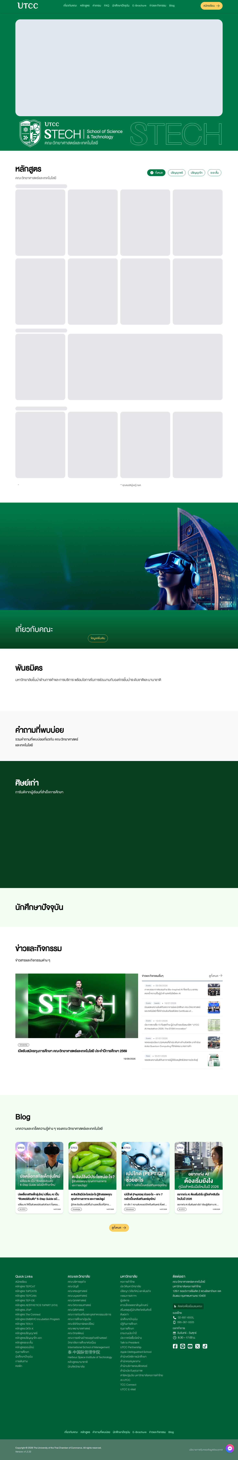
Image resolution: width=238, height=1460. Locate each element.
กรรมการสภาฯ (128, 1424)
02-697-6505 (185, 1446)
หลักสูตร (85, 5)
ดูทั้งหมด (116, 1356)
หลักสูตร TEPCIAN (25, 1424)
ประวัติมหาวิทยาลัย (130, 1414)
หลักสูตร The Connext (27, 1442)
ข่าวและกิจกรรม (157, 5)
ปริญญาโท (196, 172)
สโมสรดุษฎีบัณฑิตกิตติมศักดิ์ (135, 1438)
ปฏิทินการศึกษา (128, 1452)
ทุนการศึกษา (127, 1457)
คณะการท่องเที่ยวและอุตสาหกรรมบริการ (89, 1442)
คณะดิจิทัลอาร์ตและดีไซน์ (81, 1452)
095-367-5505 (185, 1450)
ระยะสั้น (214, 172)
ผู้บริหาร (124, 1428)
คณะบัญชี (73, 1414)
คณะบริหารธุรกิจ (77, 1410)
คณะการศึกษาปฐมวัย (79, 1447)
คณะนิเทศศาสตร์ (77, 1428)
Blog (172, 5)
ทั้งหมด (159, 172)
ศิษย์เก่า (124, 1442)
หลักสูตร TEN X (24, 1452)
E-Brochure (139, 5)
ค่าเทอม (97, 5)
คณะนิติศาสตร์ (76, 1438)
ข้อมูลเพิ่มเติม (98, 766)
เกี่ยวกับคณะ (70, 5)
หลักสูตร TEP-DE (25, 1428)
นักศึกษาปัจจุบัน (120, 5)
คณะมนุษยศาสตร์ (77, 1424)
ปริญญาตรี (177, 172)
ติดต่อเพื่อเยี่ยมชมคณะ (190, 1434)
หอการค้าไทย (127, 1410)
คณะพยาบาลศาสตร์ (79, 1457)
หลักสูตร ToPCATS (26, 1419)
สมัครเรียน (209, 5)
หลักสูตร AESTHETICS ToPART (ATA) (36, 1433)
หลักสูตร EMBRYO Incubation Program (37, 1447)
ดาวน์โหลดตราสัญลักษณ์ (134, 1433)
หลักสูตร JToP (23, 1438)
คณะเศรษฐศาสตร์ (77, 1419)
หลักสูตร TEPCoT (25, 1414)
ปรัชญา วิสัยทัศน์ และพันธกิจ (135, 1419)
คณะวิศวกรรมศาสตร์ (79, 1433)
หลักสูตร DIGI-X (24, 1457)
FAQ (106, 5)
